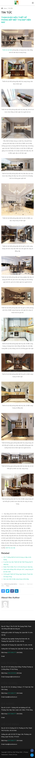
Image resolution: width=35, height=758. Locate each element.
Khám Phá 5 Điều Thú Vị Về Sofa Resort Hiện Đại (17, 567)
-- (1, 26)
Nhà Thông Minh (17, 752)
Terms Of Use (13, 755)
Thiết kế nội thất (7, 50)
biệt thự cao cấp (10, 548)
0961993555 (12, 673)
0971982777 (12, 652)
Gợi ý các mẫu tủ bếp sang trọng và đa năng (16, 579)
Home (5, 8)
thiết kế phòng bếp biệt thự (10, 584)
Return (7, 586)
